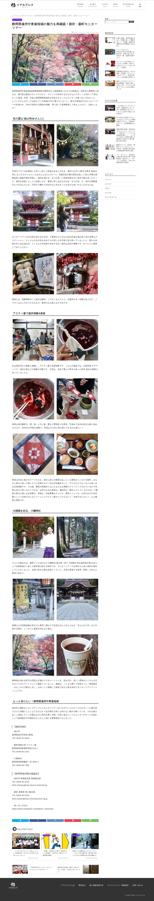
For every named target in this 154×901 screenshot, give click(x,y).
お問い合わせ (137, 885)
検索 (106, 19)
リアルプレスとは (68, 885)
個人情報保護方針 (96, 885)
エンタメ (92, 5)
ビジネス (80, 5)
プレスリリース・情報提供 (118, 885)
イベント (105, 5)
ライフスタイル (128, 5)
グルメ (115, 5)
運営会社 (82, 885)
